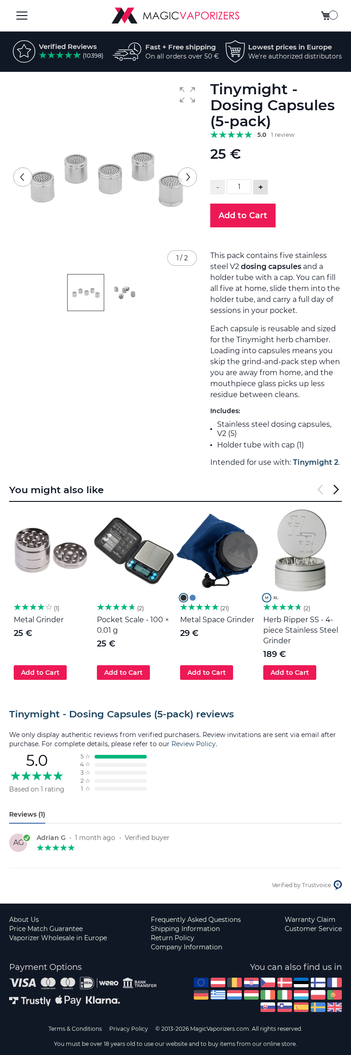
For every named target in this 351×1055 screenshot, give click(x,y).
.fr (334, 982)
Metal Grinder (39, 619)
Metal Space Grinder (217, 619)
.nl (234, 995)
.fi (318, 982)
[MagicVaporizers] (175, 15)
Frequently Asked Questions (196, 919)
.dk (284, 982)
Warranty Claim (310, 919)
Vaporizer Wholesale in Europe (58, 938)
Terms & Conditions (75, 1028)
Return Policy (172, 938)
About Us (24, 919)
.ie (268, 995)
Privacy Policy (128, 1028)
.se (318, 1007)
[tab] (175, 714)
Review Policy (193, 744)
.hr (251, 982)
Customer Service (313, 929)
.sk (268, 1007)
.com (201, 982)
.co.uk (334, 1007)
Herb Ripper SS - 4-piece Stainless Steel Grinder (300, 630)
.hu (251, 995)
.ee (301, 982)
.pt (334, 995)
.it (284, 995)
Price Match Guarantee (46, 929)
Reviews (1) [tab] (27, 814)
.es (301, 1007)
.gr (218, 995)
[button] (187, 94)
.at (218, 982)
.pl (318, 995)
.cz (268, 982)
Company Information (186, 947)
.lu (301, 995)
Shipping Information (185, 929)
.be (234, 982)
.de (201, 995)
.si (284, 1007)
